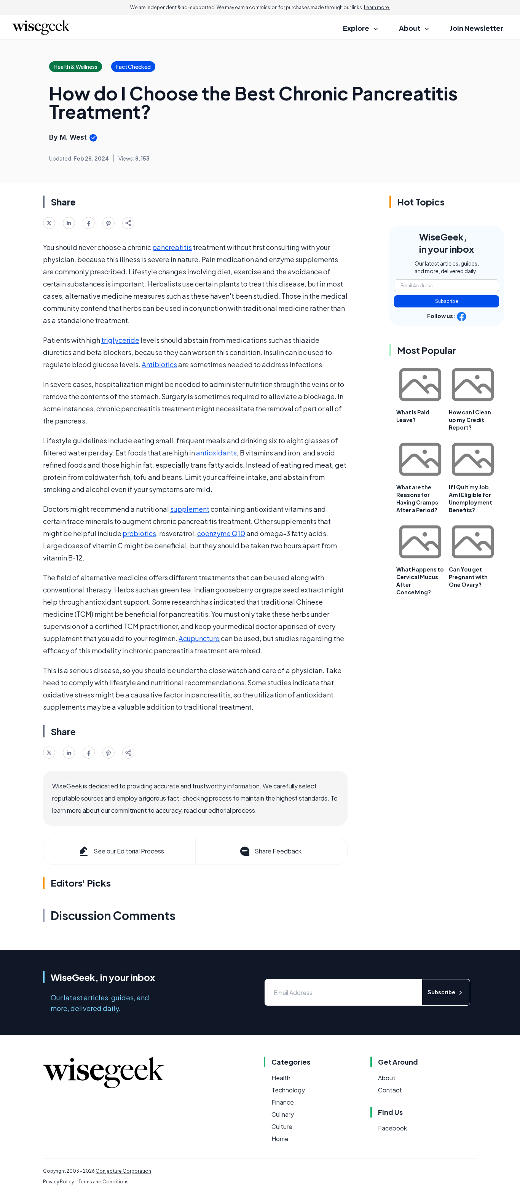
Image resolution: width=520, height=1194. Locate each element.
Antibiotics (159, 364)
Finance (282, 1102)
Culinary (282, 1114)
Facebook (392, 1128)
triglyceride (120, 340)
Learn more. (377, 7)
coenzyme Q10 (221, 533)
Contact (390, 1090)
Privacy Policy (58, 1181)
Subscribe (446, 301)
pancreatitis (172, 247)
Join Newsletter (476, 28)
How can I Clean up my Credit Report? (470, 420)
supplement (189, 509)
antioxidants (216, 452)
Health (280, 1078)
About (387, 1078)
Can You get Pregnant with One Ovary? (468, 577)
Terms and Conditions (103, 1181)
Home (280, 1139)
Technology (288, 1090)
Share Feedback (278, 851)
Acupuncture (199, 638)
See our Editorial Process (129, 851)
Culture (281, 1126)
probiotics (139, 533)
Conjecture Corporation (123, 1171)
